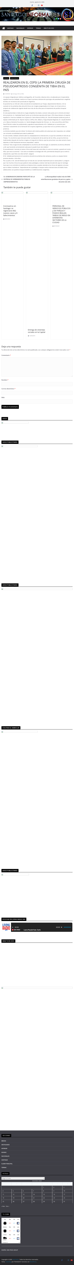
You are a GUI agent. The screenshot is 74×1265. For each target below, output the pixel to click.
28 (34, 1201)
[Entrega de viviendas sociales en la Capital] (37, 193)
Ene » (7, 1206)
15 (44, 1194)
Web (3, 397)
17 (64, 1194)
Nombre (4, 380)
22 (44, 1198)
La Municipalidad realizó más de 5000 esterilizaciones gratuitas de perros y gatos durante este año (55, 179)
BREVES (3, 1141)
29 (44, 1201)
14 (34, 1194)
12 (13, 1194)
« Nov (3, 1206)
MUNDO (3, 1152)
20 (23, 1198)
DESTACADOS (5, 1145)
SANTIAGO (10, 28)
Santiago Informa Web (18, 94)
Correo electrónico (8, 389)
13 (23, 1194)
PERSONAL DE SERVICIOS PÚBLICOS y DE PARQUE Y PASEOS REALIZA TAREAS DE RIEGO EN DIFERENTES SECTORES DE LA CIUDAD (61, 214)
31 (64, 1201)
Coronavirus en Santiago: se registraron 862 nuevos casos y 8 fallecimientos (10, 211)
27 (23, 1201)
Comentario (6, 355)
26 (13, 1201)
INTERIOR (30, 28)
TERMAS (38, 28)
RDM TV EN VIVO (49, 28)
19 (13, 1198)
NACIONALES (20, 28)
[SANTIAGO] (37, 8)
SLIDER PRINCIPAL (14, 78)
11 (3, 1194)
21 (34, 1198)
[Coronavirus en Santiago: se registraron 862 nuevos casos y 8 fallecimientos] (12, 193)
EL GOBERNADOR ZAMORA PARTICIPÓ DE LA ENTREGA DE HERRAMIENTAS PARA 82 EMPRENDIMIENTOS (19, 179)
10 (64, 1191)
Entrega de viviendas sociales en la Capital (36, 331)
